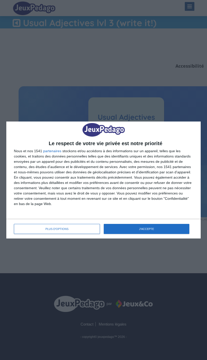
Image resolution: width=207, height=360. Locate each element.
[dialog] (103, 180)
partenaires (52, 151)
